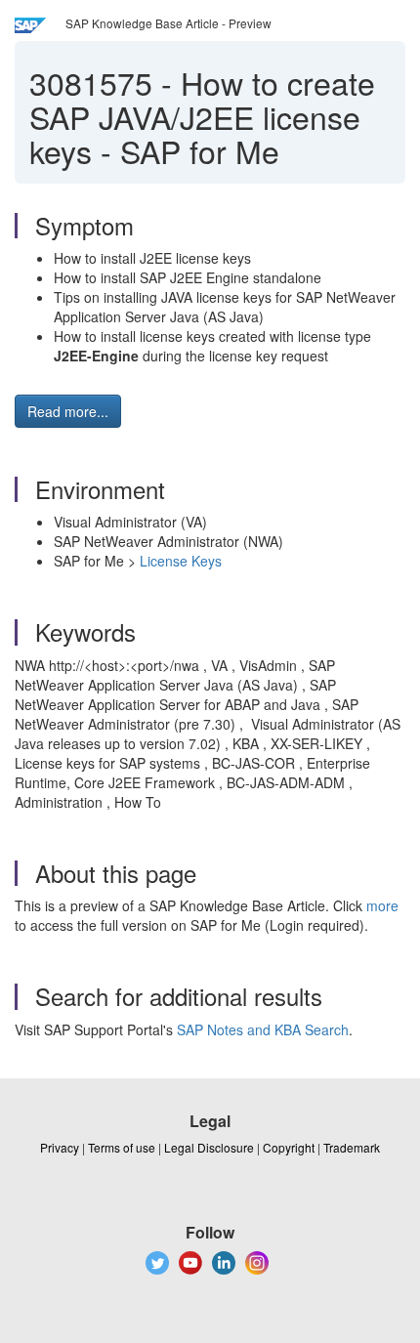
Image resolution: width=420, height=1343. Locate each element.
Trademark (351, 1147)
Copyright (289, 1147)
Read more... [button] (67, 411)
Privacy (59, 1147)
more (382, 905)
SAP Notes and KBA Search (263, 1029)
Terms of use (121, 1147)
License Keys (181, 560)
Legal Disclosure (209, 1147)
